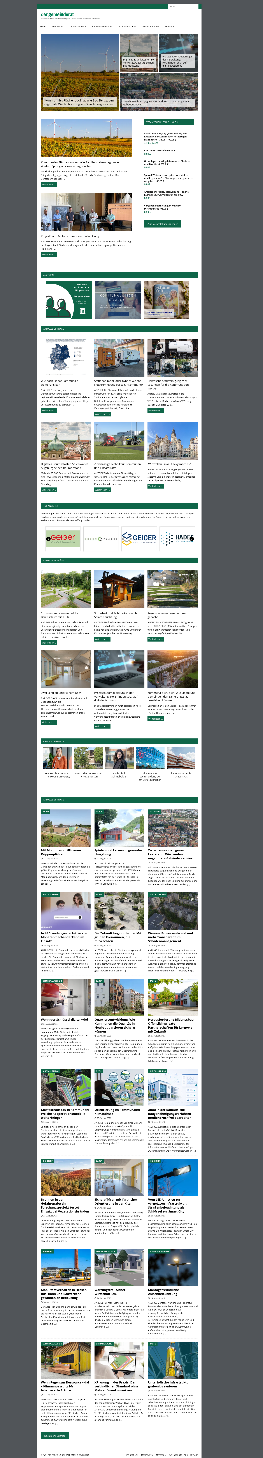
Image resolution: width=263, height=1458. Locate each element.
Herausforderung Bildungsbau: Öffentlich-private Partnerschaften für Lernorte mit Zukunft (171, 1025)
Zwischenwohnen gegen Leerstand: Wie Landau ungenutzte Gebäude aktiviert (157, 103)
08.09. (147, 198)
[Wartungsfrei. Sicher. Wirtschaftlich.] (119, 1267)
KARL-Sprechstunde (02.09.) (159, 150)
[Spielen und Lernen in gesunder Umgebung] (119, 828)
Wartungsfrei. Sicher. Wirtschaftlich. (110, 1292)
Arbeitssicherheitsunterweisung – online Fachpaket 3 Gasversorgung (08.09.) (166, 193)
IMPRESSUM (161, 1455)
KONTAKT (193, 1455)
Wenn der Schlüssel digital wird (64, 1019)
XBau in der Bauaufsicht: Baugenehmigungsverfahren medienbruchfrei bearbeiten (169, 1114)
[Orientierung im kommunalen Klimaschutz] (119, 1087)
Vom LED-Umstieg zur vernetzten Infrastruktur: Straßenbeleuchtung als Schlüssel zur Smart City (167, 1205)
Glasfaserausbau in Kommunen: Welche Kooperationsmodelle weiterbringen (65, 1114)
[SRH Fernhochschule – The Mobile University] (181, 758)
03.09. (147, 184)
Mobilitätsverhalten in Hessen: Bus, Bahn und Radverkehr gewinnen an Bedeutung (64, 1294)
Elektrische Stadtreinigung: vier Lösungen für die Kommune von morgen (168, 384)
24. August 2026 (104, 1207)
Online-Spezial (76, 26)
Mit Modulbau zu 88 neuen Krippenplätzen (61, 852)
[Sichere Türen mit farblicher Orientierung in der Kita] (119, 1177)
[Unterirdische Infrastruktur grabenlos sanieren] (173, 1360)
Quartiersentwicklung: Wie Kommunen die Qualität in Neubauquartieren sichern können (115, 1025)
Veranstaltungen (150, 26)
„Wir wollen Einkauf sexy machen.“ (169, 464)
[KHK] (62, 539)
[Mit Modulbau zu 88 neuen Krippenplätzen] (66, 828)
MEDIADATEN (147, 1455)
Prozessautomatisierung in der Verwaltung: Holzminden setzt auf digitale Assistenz (177, 61)
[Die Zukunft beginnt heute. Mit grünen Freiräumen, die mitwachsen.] (119, 911)
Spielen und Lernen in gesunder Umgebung (118, 852)
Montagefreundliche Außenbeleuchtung (163, 1292)
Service (168, 26)
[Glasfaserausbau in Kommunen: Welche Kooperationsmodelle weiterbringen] (66, 1087)
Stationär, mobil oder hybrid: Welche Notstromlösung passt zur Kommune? (118, 382)
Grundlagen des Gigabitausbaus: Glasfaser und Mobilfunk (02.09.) (167, 163)
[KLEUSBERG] (138, 539)
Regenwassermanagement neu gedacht (167, 615)
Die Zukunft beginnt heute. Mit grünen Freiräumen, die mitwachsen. (118, 937)
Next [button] (191, 539)
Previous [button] (48, 539)
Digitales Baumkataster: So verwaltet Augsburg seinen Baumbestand (138, 62)
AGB (186, 1455)
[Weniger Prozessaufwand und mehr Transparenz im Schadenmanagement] (173, 911)
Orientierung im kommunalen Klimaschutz (117, 1112)
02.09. (147, 153)
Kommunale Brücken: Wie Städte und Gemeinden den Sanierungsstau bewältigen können (171, 696)
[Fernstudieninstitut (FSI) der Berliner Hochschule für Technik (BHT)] (57, 758)
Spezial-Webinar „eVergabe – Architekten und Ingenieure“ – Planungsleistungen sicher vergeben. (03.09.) (169, 178)
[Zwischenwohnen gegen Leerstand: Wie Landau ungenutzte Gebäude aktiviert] (173, 828)
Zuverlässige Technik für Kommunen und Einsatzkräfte (117, 466)
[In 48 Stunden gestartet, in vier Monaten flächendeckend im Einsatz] (66, 911)
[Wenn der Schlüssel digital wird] (66, 997)
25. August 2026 (50, 1122)
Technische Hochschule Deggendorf (150, 775)
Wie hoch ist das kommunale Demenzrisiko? (59, 382)
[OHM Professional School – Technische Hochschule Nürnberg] (119, 758)
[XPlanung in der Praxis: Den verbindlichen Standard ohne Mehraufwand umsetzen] (119, 1360)
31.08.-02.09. (151, 143)
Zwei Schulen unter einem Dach (61, 693)
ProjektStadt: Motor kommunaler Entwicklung (70, 236)
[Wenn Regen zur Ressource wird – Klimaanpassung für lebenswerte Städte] (66, 1360)
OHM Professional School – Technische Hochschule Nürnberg (119, 777)
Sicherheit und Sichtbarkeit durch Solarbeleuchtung (115, 615)
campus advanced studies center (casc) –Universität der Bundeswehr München (88, 778)
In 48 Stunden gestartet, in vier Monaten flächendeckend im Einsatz (64, 937)
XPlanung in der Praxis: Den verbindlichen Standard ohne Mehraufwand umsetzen (117, 1386)
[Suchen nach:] (183, 6)
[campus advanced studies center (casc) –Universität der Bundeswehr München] (88, 758)
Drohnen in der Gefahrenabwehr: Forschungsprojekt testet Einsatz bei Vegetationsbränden (65, 1205)
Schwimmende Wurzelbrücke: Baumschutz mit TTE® (60, 615)
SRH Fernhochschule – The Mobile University (181, 775)
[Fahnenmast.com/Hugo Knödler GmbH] (176, 539)
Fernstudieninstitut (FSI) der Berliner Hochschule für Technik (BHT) (58, 777)
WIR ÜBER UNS (132, 1455)
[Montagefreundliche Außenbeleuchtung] (173, 1267)
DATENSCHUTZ (175, 1455)
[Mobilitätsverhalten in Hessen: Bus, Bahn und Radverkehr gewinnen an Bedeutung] (66, 1267)
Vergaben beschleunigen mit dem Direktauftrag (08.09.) (162, 207)
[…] (50, 883)
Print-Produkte (126, 26)
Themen (56, 26)
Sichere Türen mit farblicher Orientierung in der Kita (116, 1201)
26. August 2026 (158, 862)
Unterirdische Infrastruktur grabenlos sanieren (169, 1384)
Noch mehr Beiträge (54, 1435)
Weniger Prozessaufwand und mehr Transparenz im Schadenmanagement (170, 937)
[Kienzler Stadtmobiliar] (100, 539)
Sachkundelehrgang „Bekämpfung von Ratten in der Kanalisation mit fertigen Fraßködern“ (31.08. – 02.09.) (165, 136)
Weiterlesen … (49, 184)
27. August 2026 (50, 858)
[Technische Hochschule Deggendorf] (150, 758)
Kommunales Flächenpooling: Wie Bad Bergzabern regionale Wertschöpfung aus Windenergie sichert (79, 102)
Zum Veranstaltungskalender (162, 223)
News (43, 26)
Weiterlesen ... (49, 410)
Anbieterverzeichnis (102, 26)
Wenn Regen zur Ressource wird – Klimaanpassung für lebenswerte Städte (65, 1386)
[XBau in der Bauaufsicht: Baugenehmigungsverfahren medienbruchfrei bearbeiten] (173, 1087)
